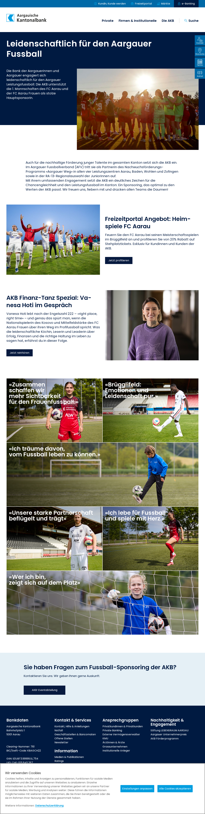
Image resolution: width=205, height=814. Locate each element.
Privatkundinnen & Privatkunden (122, 726)
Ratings (59, 761)
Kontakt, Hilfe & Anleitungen (71, 726)
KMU (105, 738)
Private (108, 20)
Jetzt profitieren (118, 260)
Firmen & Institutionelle (138, 20)
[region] (102, 788)
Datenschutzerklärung (49, 805)
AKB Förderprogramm (165, 738)
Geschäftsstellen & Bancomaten (75, 734)
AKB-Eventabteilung (44, 690)
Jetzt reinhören (19, 353)
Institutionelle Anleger (116, 750)
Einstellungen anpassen (137, 788)
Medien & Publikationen (69, 757)
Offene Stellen (63, 738)
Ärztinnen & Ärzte (113, 742)
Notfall (58, 730)
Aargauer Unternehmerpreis (169, 734)
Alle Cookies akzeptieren (175, 788)
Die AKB (168, 20)
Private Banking (112, 730)
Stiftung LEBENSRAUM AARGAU (170, 730)
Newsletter (61, 742)
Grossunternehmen (114, 746)
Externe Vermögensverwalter (121, 734)
